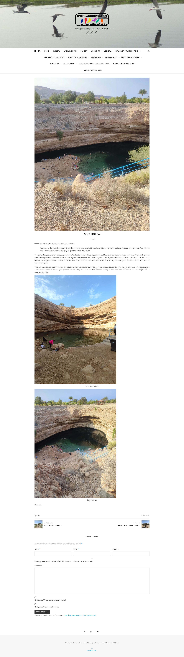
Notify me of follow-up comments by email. (50, 600)
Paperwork (96, 57)
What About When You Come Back (94, 64)
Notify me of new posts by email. (46, 607)
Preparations (111, 57)
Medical (107, 51)
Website (116, 549)
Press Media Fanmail (130, 57)
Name (37, 549)
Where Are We (70, 51)
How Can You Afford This (126, 51)
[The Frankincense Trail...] (146, 524)
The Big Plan (69, 64)
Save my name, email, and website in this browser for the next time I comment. (63, 561)
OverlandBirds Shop (93, 70)
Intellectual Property (123, 64)
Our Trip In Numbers (77, 57)
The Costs (54, 64)
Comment (38, 566)
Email (76, 549)
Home (46, 51)
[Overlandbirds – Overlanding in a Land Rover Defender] (92, 19)
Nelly (38, 515)
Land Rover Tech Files (54, 57)
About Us (95, 51)
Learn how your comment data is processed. (80, 615)
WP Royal (116, 643)
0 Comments (145, 515)
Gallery (56, 51)
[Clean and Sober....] (38, 524)
